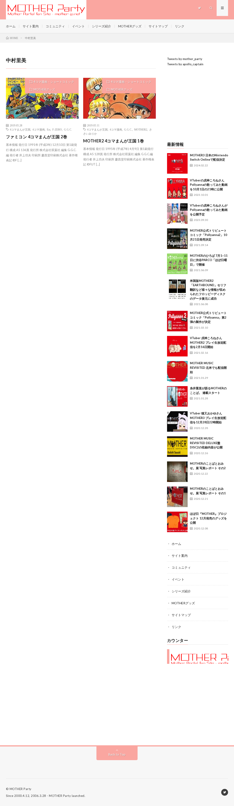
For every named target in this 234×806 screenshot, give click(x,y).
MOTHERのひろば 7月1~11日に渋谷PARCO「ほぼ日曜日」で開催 (209, 260)
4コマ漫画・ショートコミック (54, 82)
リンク (179, 26)
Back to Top (116, 754)
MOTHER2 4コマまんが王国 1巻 (113, 140)
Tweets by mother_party (184, 59)
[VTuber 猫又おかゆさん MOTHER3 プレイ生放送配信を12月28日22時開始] (177, 421)
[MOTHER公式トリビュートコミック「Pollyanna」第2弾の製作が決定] (177, 321)
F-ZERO (57, 129)
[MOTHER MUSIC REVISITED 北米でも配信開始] (177, 371)
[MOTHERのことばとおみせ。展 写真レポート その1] (177, 497)
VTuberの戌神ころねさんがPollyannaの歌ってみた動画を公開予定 (209, 210)
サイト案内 (31, 26)
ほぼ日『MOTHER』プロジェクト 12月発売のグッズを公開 (208, 518)
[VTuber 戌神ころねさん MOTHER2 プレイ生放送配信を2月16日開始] (177, 346)
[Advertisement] (197, 104)
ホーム (11, 26)
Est (48, 129)
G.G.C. (68, 129)
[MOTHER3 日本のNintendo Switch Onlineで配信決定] (177, 163)
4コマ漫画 (38, 129)
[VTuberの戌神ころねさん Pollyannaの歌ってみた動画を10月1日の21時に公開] (177, 188)
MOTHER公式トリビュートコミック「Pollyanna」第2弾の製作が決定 (208, 317)
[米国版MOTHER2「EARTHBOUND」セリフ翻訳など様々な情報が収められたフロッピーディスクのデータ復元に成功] (177, 289)
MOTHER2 (140, 129)
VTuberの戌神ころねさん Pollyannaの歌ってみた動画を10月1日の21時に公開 (209, 184)
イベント (78, 26)
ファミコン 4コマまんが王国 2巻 (36, 136)
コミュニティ (55, 26)
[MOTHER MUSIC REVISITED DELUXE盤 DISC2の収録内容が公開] (177, 446)
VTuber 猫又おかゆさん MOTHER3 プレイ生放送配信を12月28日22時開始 (208, 417)
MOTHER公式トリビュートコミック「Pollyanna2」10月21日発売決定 (208, 235)
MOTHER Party (21, 789)
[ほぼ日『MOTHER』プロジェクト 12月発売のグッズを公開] (177, 522)
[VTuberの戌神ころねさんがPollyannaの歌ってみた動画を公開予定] (177, 213)
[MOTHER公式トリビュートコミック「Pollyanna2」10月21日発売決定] (177, 238)
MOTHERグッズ (129, 26)
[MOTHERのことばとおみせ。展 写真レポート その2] (177, 471)
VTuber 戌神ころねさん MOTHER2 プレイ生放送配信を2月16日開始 (208, 342)
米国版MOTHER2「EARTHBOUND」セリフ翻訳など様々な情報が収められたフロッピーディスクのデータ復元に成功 (208, 289)
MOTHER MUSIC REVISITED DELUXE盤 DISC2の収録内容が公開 (206, 443)
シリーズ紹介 (101, 26)
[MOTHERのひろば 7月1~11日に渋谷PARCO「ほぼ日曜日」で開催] (177, 264)
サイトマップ (158, 26)
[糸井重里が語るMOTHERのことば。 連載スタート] (177, 396)
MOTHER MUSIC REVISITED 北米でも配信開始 (208, 367)
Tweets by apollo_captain (185, 64)
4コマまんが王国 (20, 129)
